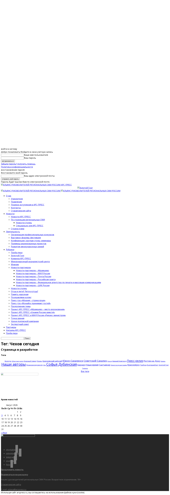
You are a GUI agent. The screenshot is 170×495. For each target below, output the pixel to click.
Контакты (16, 207)
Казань (163, 361)
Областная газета (17, 361)
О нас (8, 195)
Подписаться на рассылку (14, 474)
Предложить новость (12, 469)
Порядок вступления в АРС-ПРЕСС (27, 204)
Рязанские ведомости (34, 365)
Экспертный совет (20, 324)
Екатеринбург (152, 365)
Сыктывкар (104, 364)
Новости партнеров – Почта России (33, 276)
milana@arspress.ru (17, 489)
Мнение (15, 264)
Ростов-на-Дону (152, 361)
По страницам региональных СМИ (28, 219)
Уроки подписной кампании (25, 321)
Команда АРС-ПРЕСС (21, 258)
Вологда (8, 361)
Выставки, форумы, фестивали (26, 237)
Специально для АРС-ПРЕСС (29, 225)
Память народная (19, 294)
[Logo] (31, 190)
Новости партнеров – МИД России (33, 273)
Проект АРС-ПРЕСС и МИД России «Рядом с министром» (38, 315)
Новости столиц (24, 222)
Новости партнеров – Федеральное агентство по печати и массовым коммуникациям (58, 282)
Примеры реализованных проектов (28, 243)
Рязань (39, 361)
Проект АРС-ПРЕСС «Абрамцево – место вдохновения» (38, 309)
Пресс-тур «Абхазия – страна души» (28, 300)
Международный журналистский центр (30, 261)
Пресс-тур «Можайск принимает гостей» (31, 303)
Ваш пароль (30, 158)
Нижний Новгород (119, 361)
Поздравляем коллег (21, 297)
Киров (110, 361)
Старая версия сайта (21, 210)
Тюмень (85, 368)
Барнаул (81, 364)
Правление (16, 201)
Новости (10, 213)
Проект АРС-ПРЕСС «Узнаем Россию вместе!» (33, 312)
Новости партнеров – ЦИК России (33, 285)
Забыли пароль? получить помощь (18, 164)
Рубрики (10, 249)
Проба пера (16, 252)
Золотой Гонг (17, 255)
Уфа (44, 365)
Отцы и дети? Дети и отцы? (24, 291)
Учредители (17, 198)
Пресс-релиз (135, 361)
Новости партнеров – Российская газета (36, 279)
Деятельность (13, 231)
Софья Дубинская (61, 364)
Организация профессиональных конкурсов (32, 234)
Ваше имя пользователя (36, 155)
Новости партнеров (21, 267)
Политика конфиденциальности (17, 166)
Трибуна (143, 365)
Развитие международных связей (27, 246)
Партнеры (11, 327)
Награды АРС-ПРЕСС (16, 330)
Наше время (92, 364)
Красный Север (30, 361)
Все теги (85, 371)
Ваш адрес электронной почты (39, 175)
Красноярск (133, 364)
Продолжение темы (20, 306)
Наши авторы (13, 364)
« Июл (4, 432)
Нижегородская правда (119, 365)
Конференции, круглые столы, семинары (31, 240)
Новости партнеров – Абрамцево (32, 270)
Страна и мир (17, 228)
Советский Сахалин (95, 361)
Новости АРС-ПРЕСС (21, 216)
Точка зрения (17, 318)
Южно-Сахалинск (72, 361)
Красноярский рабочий (52, 361)
